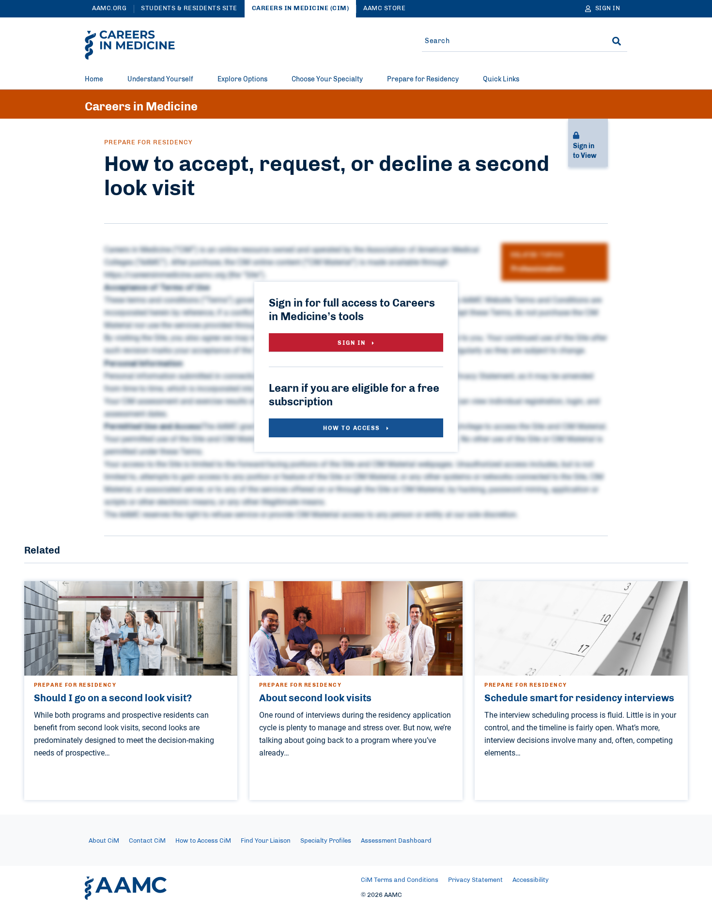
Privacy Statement (475, 880)
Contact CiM (147, 841)
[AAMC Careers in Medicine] (130, 45)
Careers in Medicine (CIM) (300, 8)
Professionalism (537, 269)
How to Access (352, 428)
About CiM (104, 841)
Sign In (353, 343)
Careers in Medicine (141, 107)
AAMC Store (384, 8)
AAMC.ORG (109, 8)
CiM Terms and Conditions (399, 880)
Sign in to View (584, 151)
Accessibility (530, 880)
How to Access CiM (203, 841)
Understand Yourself (160, 79)
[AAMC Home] (126, 888)
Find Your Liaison (266, 841)
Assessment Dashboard (396, 841)
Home (94, 79)
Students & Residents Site (189, 8)
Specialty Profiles (325, 841)
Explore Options (242, 79)
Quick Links (501, 79)
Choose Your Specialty (327, 79)
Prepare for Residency (423, 79)
